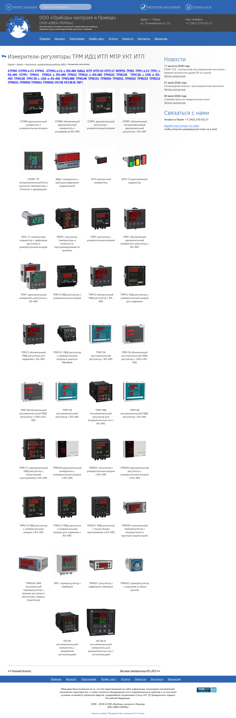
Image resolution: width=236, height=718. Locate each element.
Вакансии (161, 38)
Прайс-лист (96, 38)
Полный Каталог (21, 670)
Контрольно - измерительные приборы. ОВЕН (46, 64)
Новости (127, 38)
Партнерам (77, 38)
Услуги (113, 38)
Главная (45, 38)
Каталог (60, 38)
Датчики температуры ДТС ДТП (138, 670)
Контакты (144, 38)
